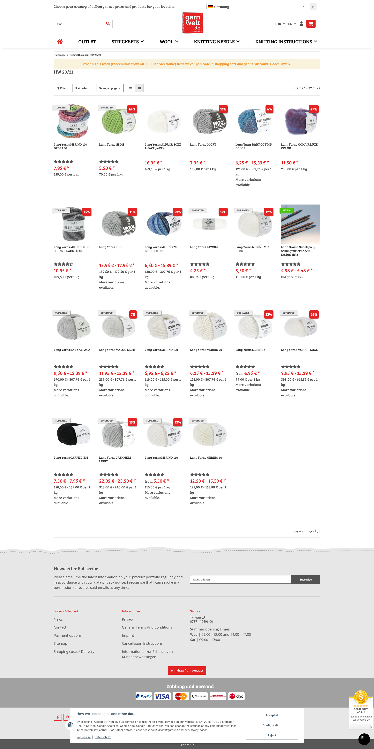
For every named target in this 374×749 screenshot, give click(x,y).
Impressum (84, 737)
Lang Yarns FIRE (110, 247)
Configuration (272, 725)
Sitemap (60, 643)
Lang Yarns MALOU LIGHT (117, 350)
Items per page (108, 88)
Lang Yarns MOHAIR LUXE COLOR (299, 146)
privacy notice (113, 582)
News (58, 619)
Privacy (128, 619)
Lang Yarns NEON (111, 144)
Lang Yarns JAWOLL (204, 247)
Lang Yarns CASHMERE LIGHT (115, 459)
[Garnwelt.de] (193, 23)
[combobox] (256, 6)
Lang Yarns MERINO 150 (161, 457)
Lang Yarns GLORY (203, 144)
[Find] (108, 24)
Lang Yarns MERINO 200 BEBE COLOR (161, 249)
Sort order (81, 88)
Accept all (272, 715)
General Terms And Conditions (147, 627)
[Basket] (312, 23)
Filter (63, 88)
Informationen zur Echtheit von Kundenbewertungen (147, 654)
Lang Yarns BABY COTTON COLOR (254, 146)
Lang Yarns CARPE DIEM (71, 457)
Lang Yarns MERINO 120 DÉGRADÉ (70, 146)
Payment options (68, 635)
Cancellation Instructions (142, 643)
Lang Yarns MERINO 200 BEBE (252, 249)
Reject (272, 735)
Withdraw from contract (187, 670)
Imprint (128, 635)
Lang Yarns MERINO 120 (161, 350)
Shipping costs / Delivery (74, 651)
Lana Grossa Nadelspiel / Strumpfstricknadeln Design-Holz (298, 250)
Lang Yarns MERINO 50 (206, 457)
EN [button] (290, 23)
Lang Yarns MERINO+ (250, 350)
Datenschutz (103, 737)
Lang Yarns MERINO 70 (206, 350)
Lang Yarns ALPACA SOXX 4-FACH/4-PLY (163, 146)
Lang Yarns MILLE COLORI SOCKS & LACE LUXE (72, 249)
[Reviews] (63, 161)
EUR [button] (278, 23)
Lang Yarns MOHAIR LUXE (299, 350)
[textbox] (256, 6)
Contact (60, 627)
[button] (301, 24)
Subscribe (306, 579)
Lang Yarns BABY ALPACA (72, 350)
